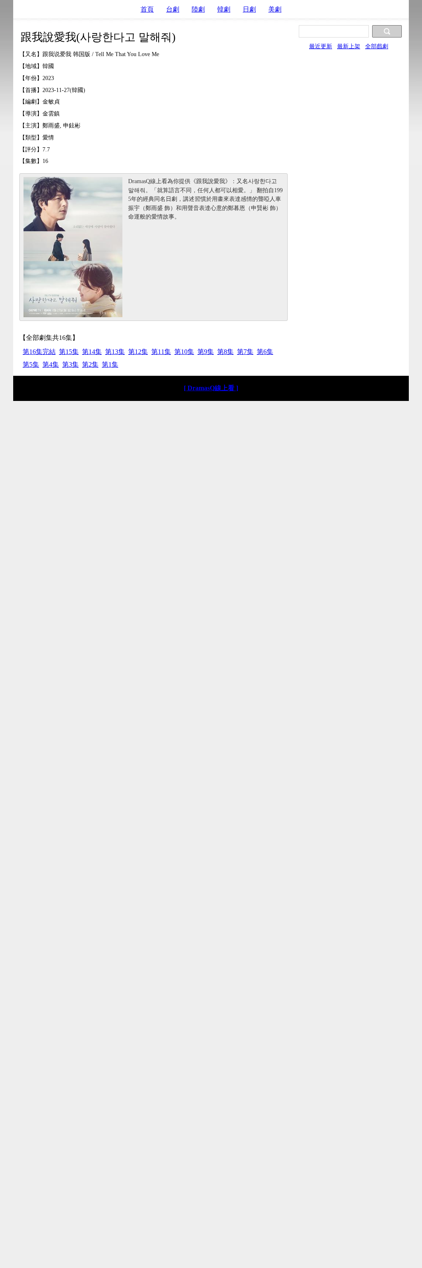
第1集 (110, 364)
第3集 (70, 364)
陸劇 (198, 9)
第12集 (138, 351)
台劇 (172, 9)
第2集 (90, 364)
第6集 (265, 351)
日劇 (249, 9)
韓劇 (223, 9)
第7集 (245, 351)
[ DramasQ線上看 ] (211, 387)
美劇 (274, 9)
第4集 (50, 364)
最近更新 (320, 46)
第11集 (161, 351)
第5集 (31, 364)
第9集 (205, 351)
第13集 (115, 351)
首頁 (147, 9)
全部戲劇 (376, 46)
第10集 (184, 351)
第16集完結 (39, 351)
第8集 (225, 351)
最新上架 (348, 46)
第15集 (69, 351)
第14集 (92, 351)
